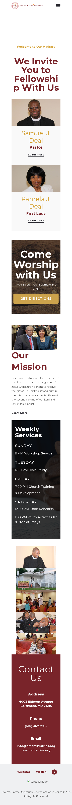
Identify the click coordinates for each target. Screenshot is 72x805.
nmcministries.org (36, 750)
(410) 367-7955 (36, 726)
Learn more (36, 154)
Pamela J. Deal (36, 202)
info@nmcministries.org (36, 746)
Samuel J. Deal (36, 137)
